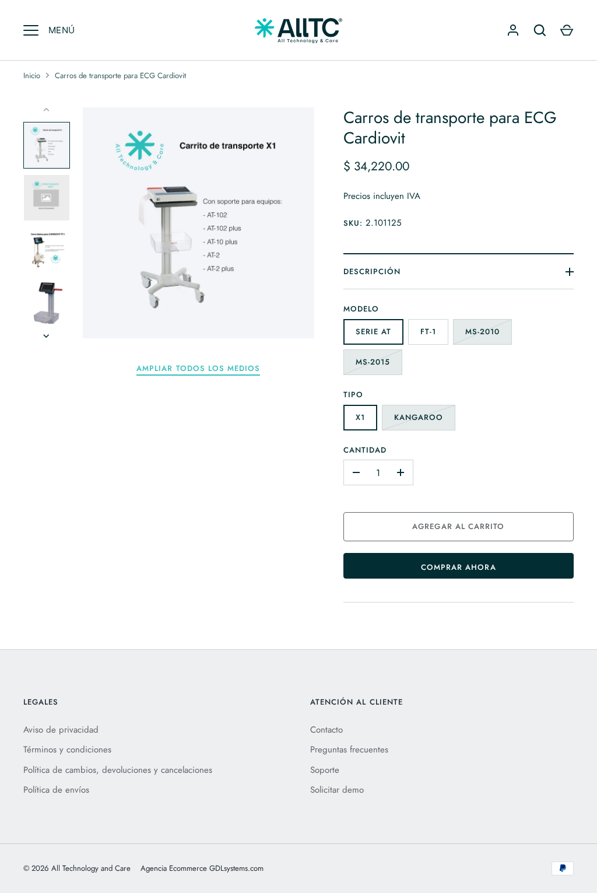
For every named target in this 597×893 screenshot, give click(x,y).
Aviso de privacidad (61, 729)
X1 (360, 417)
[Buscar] (540, 30)
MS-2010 (482, 331)
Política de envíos (56, 789)
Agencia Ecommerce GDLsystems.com (202, 868)
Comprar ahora (458, 567)
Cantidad (365, 450)
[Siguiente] (47, 336)
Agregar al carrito (458, 526)
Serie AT (373, 331)
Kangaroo (418, 417)
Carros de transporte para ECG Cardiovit (120, 75)
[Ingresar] (513, 30)
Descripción (372, 271)
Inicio (31, 75)
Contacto (326, 729)
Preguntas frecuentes (349, 749)
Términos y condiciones (67, 749)
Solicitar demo (337, 789)
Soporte (324, 770)
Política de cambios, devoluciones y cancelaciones (117, 770)
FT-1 (428, 331)
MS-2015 (373, 361)
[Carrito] (567, 30)
